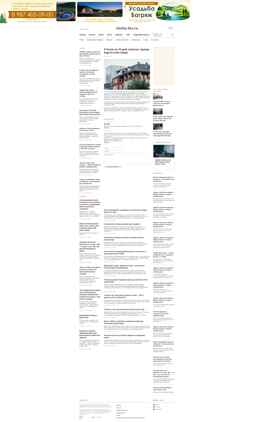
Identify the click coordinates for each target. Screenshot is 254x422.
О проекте (118, 405)
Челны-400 (109, 40)
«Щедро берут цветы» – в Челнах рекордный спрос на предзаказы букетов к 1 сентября (88, 93)
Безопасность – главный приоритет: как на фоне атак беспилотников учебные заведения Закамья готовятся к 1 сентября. (89, 214)
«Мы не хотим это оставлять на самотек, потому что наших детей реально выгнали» (90, 270)
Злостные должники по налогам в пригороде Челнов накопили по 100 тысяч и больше (90, 147)
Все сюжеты (155, 40)
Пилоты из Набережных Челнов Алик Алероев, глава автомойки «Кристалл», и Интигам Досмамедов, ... (89, 119)
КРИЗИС (81, 40)
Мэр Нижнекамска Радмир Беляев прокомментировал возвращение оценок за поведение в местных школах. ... (89, 188)
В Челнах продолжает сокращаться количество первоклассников (160, 314)
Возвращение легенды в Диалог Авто (88, 316)
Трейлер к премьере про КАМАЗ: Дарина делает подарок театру (163, 162)
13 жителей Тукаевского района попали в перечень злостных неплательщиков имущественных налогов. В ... (89, 154)
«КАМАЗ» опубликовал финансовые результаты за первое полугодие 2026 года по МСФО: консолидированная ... (89, 61)
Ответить (107, 127)
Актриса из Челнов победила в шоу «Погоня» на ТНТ (89, 129)
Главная (82, 35)
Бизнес (101, 35)
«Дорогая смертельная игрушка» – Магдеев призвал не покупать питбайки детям (90, 165)
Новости (92, 35)
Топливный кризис (122, 40)
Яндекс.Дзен (158, 409)
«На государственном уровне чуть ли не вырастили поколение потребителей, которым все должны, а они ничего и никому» (90, 294)
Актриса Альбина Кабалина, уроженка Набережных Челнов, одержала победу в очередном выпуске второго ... (88, 135)
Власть (109, 35)
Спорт (128, 35)
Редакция (118, 407)
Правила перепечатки (121, 410)
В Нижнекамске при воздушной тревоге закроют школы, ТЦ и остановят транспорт (163, 118)
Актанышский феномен (95, 40)
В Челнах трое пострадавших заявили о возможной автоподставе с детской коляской (88, 73)
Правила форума (120, 412)
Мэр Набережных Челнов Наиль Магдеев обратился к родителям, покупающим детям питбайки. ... (89, 171)
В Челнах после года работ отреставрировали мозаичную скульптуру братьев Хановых (162, 134)
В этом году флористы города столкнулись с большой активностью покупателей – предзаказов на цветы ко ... (88, 101)
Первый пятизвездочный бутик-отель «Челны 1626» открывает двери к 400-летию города (89, 226)
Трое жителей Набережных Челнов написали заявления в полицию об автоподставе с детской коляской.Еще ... (89, 81)
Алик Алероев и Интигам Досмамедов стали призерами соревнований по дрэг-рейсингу (90, 112)
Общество (119, 35)
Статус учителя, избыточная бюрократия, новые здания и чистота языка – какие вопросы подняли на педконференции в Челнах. (88, 304)
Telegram (157, 404)
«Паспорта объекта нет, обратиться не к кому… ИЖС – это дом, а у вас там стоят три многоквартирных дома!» (89, 246)
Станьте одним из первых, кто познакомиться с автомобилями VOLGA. (89, 322)
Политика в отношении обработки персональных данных (130, 417)
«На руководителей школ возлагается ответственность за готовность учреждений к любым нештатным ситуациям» (90, 204)
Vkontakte (157, 406)
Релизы (145, 40)
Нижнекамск (135, 40)
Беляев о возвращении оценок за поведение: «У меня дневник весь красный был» (90, 181)
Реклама (118, 415)
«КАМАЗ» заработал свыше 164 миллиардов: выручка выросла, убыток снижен (90, 54)
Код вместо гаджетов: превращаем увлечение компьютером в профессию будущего (89, 334)
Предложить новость (141, 35)
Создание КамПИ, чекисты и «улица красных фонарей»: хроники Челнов (162, 103)
